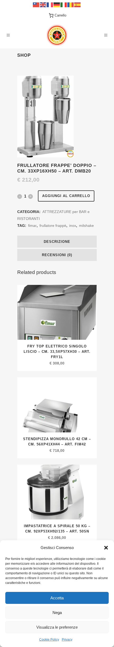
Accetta (57, 598)
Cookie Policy (49, 639)
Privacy (67, 639)
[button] (106, 547)
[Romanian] (70, 4)
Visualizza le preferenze (57, 627)
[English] (43, 4)
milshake (86, 225)
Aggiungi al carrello (66, 196)
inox (72, 225)
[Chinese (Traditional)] (36, 4)
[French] (50, 4)
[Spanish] (77, 4)
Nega (57, 612)
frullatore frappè (53, 225)
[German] (57, 4)
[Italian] (63, 4)
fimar (32, 225)
